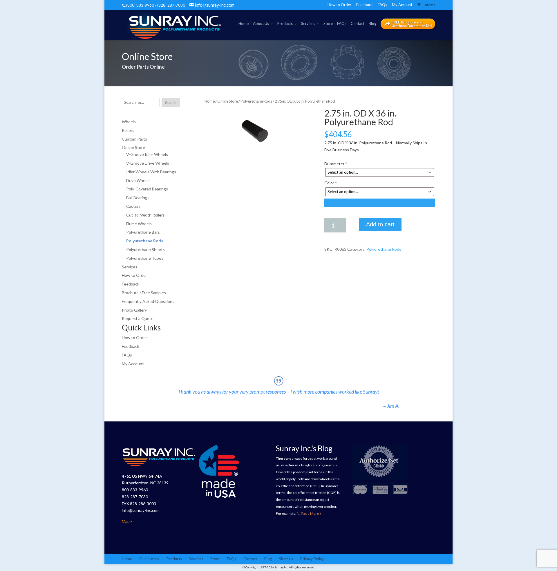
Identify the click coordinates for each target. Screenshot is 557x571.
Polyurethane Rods (256, 101)
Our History (149, 559)
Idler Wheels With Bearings (151, 171)
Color (330, 182)
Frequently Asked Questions (148, 301)
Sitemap (286, 559)
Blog (372, 23)
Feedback (364, 4)
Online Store (227, 101)
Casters (133, 206)
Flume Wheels (139, 223)
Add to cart (380, 224)
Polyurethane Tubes (144, 258)
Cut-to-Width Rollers (145, 214)
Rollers (128, 130)
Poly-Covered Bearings (147, 188)
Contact (357, 23)
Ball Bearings (137, 197)
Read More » (311, 513)
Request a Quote (137, 318)
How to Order (339, 4)
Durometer (335, 163)
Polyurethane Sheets (145, 249)
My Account (402, 4)
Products (285, 23)
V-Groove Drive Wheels (147, 163)
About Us (261, 23)
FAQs (382, 4)
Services (308, 23)
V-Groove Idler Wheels (147, 154)
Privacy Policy (312, 559)
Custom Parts (134, 139)
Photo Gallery (134, 310)
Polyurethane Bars (143, 232)
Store (328, 23)
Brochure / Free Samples (144, 292)
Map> (127, 521)
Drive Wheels (138, 180)
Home (243, 23)
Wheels (129, 121)
